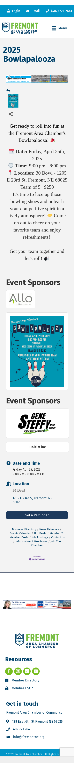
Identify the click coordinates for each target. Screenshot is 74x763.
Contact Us (58, 537)
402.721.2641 (22, 729)
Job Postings (40, 537)
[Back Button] (8, 91)
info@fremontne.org (29, 737)
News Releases (49, 529)
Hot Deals (40, 533)
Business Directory (24, 529)
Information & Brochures (31, 541)
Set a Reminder (37, 515)
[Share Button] (10, 113)
